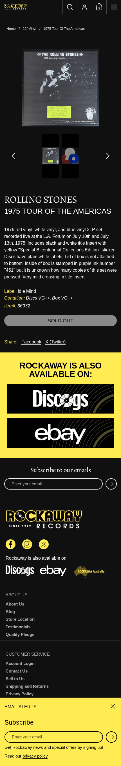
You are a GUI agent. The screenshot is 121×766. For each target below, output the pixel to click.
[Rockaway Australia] (89, 572)
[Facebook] (10, 544)
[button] (69, 7)
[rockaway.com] (31, 7)
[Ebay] (60, 433)
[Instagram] (27, 544)
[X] (44, 544)
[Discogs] (60, 399)
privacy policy (35, 756)
